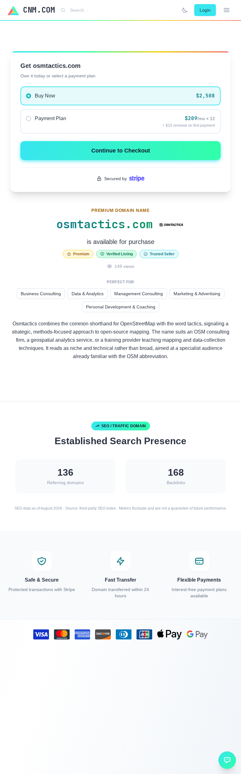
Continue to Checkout (120, 150)
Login (205, 10)
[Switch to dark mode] (184, 10)
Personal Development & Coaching (120, 306)
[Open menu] (226, 10)
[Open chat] (227, 760)
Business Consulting (41, 293)
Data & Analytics (88, 293)
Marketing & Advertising (197, 293)
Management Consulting (138, 293)
